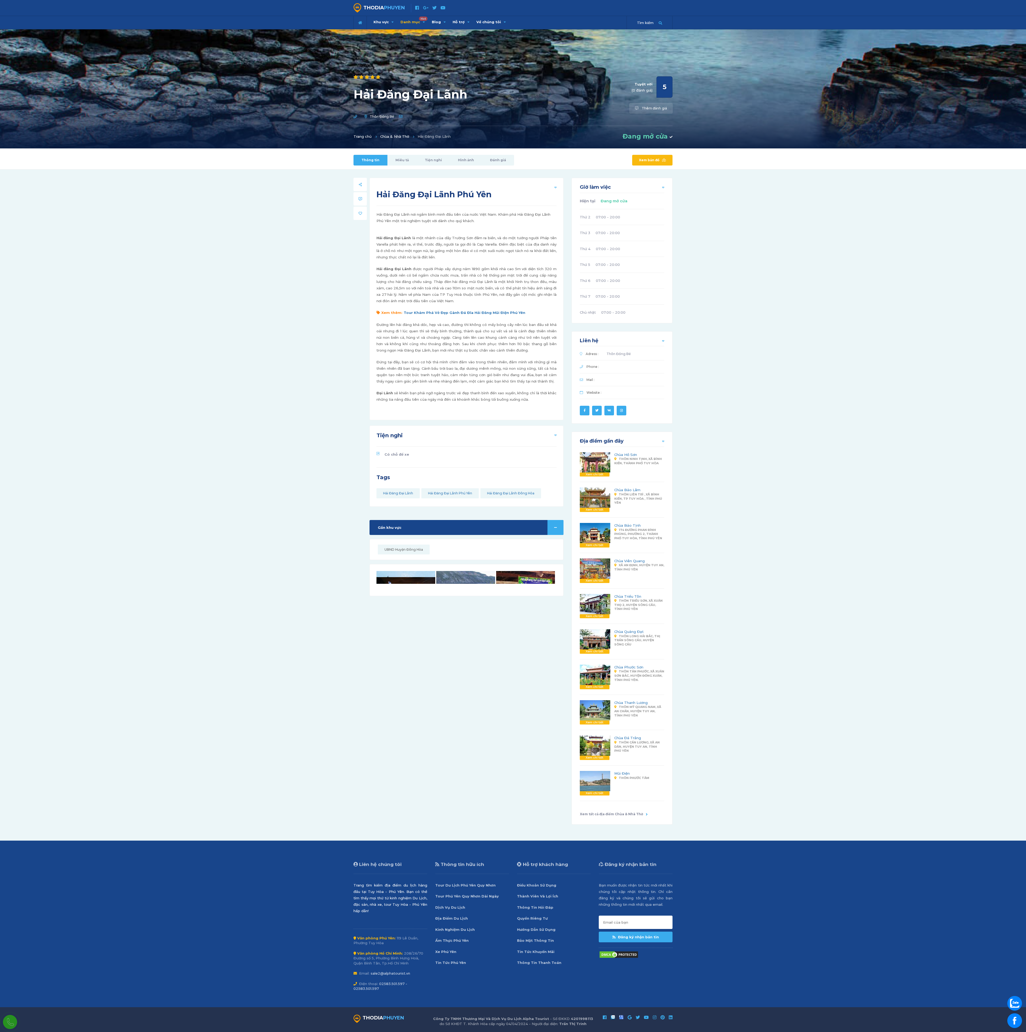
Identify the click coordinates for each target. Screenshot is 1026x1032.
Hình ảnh (466, 160)
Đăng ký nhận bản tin (638, 937)
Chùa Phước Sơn (628, 667)
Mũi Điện (622, 773)
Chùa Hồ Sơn (625, 454)
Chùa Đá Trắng (627, 738)
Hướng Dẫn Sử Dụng (536, 929)
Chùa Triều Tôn (627, 596)
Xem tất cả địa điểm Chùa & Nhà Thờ (611, 814)
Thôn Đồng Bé (382, 117)
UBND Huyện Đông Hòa (403, 549)
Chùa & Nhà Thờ (394, 136)
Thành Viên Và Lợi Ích (537, 896)
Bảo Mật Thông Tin (535, 940)
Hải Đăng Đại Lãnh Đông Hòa (510, 493)
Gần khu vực (389, 527)
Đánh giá (498, 160)
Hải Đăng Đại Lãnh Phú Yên (450, 493)
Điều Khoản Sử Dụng (536, 885)
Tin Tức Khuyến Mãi (535, 952)
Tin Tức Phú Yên (450, 962)
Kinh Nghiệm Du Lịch (455, 929)
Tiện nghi (433, 160)
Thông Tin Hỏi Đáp (535, 907)
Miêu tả (402, 160)
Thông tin (370, 160)
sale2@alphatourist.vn (390, 973)
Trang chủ (362, 136)
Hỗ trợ (459, 22)
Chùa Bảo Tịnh (627, 525)
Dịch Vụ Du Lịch (450, 907)
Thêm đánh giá (654, 108)
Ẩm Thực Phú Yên (452, 940)
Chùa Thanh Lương (631, 702)
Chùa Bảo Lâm (627, 490)
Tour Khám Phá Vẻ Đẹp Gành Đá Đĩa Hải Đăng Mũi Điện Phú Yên (464, 312)
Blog (437, 22)
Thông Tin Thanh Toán (539, 962)
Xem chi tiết (594, 474)
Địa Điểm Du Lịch (451, 918)
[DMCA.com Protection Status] (619, 954)
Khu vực (382, 22)
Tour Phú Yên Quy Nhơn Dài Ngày (467, 896)
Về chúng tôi (489, 22)
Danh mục (413, 20)
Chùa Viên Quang (629, 561)
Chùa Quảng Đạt (629, 631)
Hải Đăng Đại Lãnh (398, 493)
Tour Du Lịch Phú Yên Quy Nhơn (465, 885)
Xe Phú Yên (445, 952)
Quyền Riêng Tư (532, 918)
